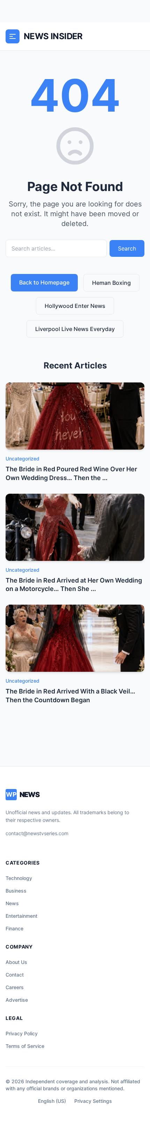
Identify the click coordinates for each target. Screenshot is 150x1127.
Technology (19, 878)
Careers (15, 987)
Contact (15, 975)
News (12, 903)
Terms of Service (25, 1046)
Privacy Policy (22, 1033)
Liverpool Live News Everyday (75, 328)
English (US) (52, 1101)
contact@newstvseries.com (37, 833)
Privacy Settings (93, 1101)
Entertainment (21, 916)
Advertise (17, 1000)
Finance (14, 928)
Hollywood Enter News (75, 305)
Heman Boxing (111, 282)
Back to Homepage (44, 282)
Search (127, 248)
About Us (16, 962)
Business (16, 891)
